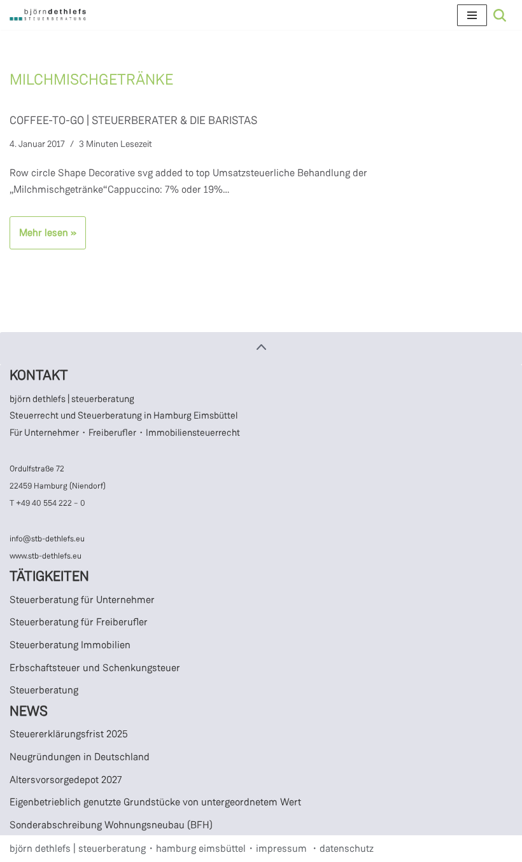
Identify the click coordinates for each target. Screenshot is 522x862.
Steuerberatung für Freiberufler (79, 622)
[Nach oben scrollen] (261, 348)
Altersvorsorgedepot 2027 (66, 779)
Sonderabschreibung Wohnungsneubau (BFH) (111, 824)
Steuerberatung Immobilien (70, 644)
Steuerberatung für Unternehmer (82, 599)
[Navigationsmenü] (472, 15)
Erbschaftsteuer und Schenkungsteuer (95, 667)
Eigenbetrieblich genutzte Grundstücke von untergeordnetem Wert (155, 802)
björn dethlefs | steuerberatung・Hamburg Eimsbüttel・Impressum (158, 848)
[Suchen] (499, 15)
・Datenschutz (341, 848)
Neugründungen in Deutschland (80, 756)
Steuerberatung (44, 690)
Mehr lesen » (43, 237)
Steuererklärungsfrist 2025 (69, 733)
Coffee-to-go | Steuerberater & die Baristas (133, 120)
